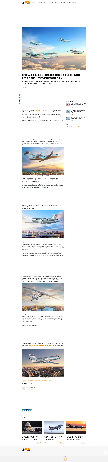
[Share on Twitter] (69, 127)
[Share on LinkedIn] (74, 127)
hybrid (49, 380)
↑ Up (105, 453)
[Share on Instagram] (72, 127)
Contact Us (28, 453)
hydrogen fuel (37, 380)
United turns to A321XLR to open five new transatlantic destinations (78, 112)
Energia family (44, 380)
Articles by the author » (31, 389)
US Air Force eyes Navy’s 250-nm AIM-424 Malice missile (78, 117)
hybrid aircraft (30, 380)
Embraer (24, 380)
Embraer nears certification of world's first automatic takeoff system (54, 437)
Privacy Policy (34, 453)
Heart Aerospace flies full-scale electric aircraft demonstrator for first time (75, 437)
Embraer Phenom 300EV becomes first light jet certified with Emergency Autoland (78, 105)
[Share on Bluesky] (78, 127)
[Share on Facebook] (67, 127)
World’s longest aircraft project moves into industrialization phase (30, 437)
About (23, 453)
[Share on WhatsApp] (76, 127)
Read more (39, 442)
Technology (24, 72)
